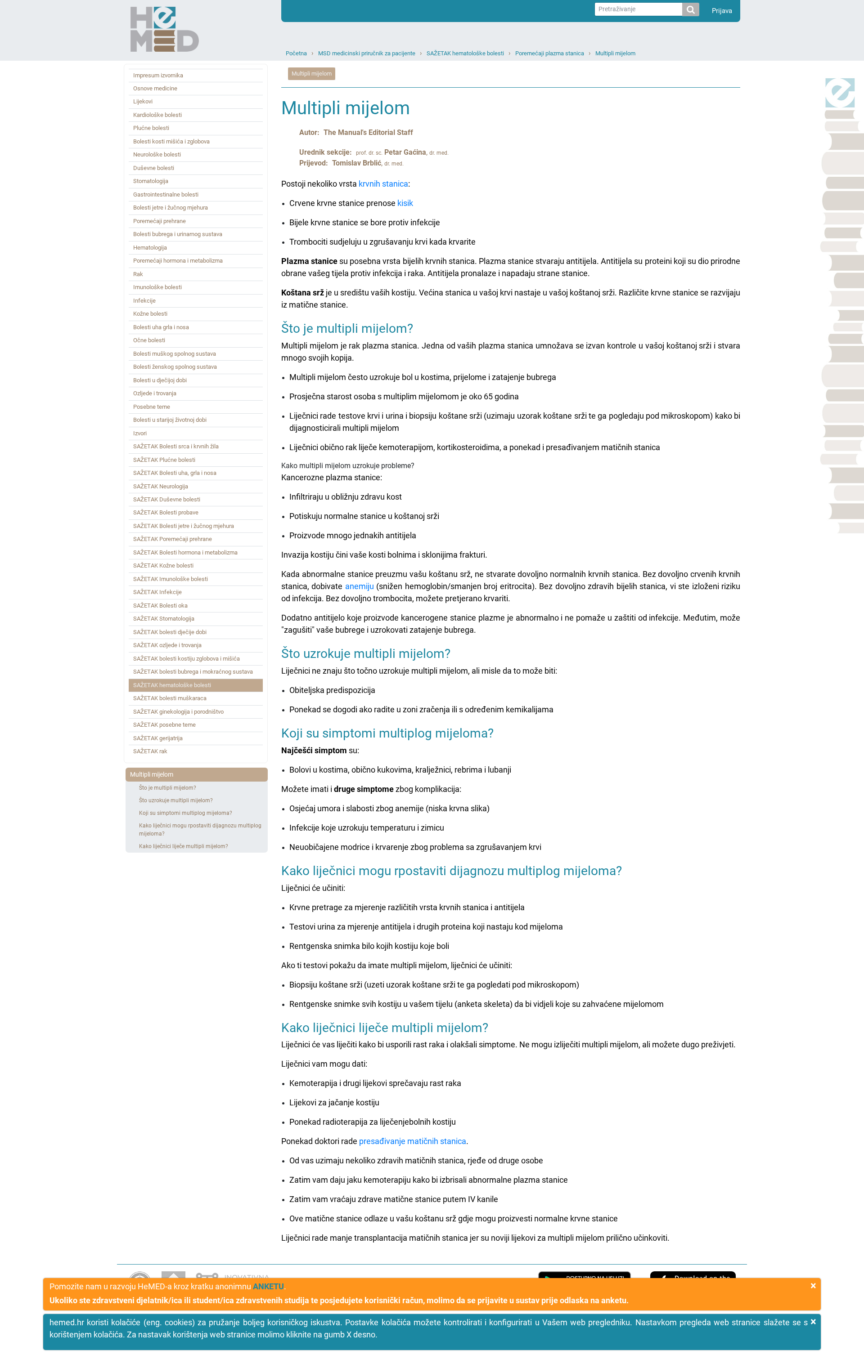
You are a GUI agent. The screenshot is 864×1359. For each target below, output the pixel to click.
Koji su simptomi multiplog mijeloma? (185, 813)
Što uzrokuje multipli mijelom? (176, 800)
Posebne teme (151, 406)
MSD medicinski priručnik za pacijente (366, 53)
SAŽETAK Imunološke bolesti (170, 579)
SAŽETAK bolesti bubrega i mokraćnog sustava (193, 671)
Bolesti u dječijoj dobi (160, 380)
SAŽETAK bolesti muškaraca (170, 698)
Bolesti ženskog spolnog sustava (175, 366)
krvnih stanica (383, 183)
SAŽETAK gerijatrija (158, 738)
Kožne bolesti (150, 313)
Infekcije (144, 300)
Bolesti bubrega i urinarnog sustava (177, 234)
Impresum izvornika (158, 75)
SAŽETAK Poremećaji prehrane (172, 539)
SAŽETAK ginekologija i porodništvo (178, 711)
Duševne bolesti (153, 168)
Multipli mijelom (615, 53)
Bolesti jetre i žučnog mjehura (170, 207)
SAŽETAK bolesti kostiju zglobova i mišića (186, 658)
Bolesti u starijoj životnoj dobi (170, 419)
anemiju (359, 586)
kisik (405, 203)
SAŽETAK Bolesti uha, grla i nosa (174, 472)
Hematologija (150, 247)
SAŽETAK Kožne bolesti (163, 565)
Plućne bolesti (151, 128)
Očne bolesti (149, 340)
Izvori (140, 433)
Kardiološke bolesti (157, 115)
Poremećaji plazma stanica (549, 53)
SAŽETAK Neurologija (160, 486)
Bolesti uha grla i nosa (161, 327)
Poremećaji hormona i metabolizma (178, 260)
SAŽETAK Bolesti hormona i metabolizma (185, 552)
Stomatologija (150, 181)
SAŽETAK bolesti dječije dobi (170, 632)
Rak (138, 274)
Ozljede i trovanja (154, 393)
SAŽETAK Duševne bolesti (166, 499)
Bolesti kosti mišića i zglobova (171, 141)
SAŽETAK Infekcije (157, 592)
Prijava (722, 11)
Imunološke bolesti (157, 287)
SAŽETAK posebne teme (164, 724)
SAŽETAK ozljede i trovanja (167, 645)
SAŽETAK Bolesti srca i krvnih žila (176, 446)
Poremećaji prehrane (159, 221)
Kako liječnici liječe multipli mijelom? (183, 846)
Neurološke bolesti (157, 154)
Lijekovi (143, 101)
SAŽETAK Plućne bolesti (164, 459)
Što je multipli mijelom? (167, 788)
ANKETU (268, 1286)
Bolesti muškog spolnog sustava (174, 353)
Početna (296, 53)
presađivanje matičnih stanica (412, 1141)
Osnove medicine (155, 88)
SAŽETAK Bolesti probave (165, 512)
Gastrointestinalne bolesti (165, 194)
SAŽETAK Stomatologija (163, 618)
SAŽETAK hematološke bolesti (465, 53)
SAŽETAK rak (150, 751)
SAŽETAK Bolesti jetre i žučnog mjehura (183, 526)
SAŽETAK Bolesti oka (160, 605)
